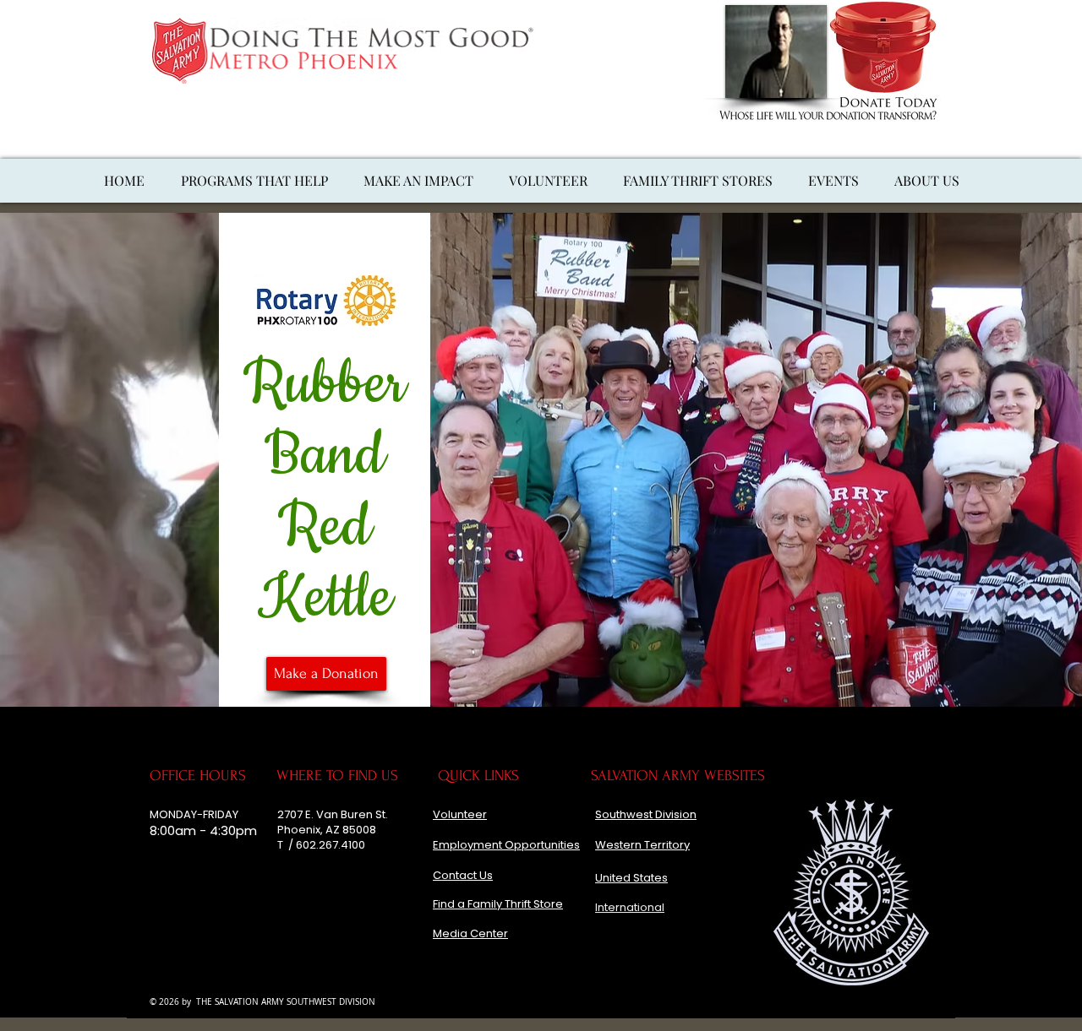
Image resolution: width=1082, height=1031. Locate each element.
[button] (418, 180)
